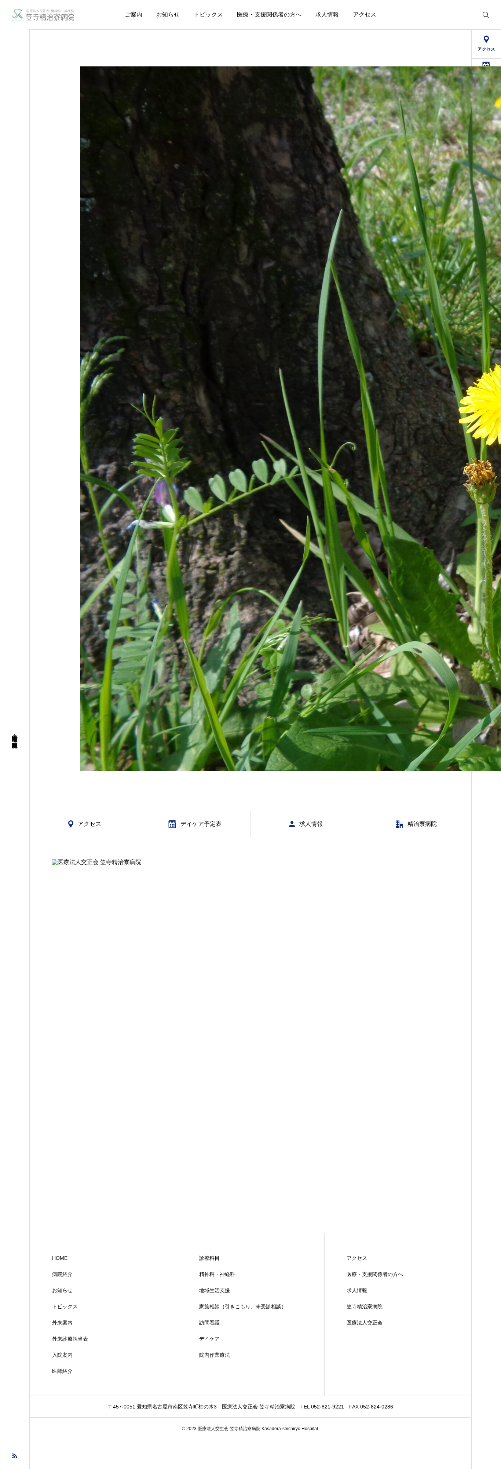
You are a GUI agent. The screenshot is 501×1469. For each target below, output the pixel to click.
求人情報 (327, 14)
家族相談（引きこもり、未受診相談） (242, 1306)
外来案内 (62, 1322)
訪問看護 (209, 1322)
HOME (59, 1258)
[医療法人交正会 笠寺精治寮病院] (43, 14)
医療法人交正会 (365, 1322)
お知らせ (168, 14)
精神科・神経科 (217, 1274)
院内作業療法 (214, 1354)
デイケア (209, 1338)
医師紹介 (62, 1371)
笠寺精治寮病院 (365, 1306)
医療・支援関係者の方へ (269, 14)
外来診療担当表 (70, 1338)
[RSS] (14, 1455)
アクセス (364, 14)
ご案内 (133, 14)
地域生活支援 (214, 1290)
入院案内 (62, 1354)
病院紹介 (62, 1274)
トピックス (208, 14)
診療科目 (209, 1258)
